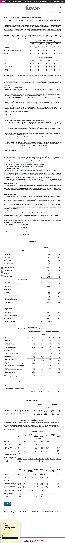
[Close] (18, 522)
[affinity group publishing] (2, 273)
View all (62, 1)
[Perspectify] (2, 270)
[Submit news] (2, 268)
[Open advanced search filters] (55, 13)
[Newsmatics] (2, 275)
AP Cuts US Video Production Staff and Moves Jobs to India (38, 1)
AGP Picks (3, 1)
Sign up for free (10, 538)
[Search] (53, 13)
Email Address (5, 533)
